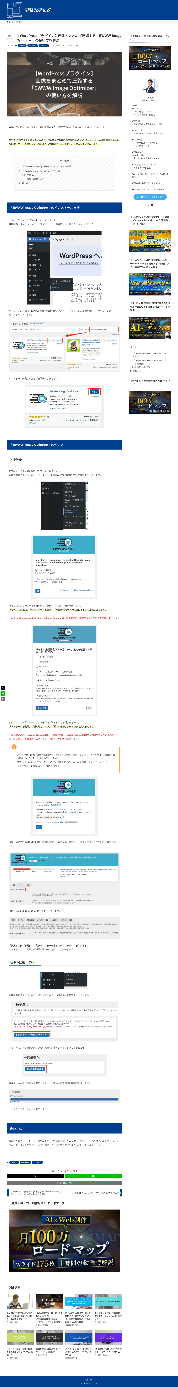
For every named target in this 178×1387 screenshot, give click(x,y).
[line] (152, 205)
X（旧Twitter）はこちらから (150, 197)
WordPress (32, 45)
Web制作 (22, 45)
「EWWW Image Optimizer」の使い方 (41, 171)
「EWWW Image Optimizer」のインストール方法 (46, 166)
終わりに (26, 183)
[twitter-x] (148, 205)
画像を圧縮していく (36, 179)
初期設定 (31, 175)
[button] (35, 1176)
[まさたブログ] (29, 10)
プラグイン (44, 45)
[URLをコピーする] (3, 699)
